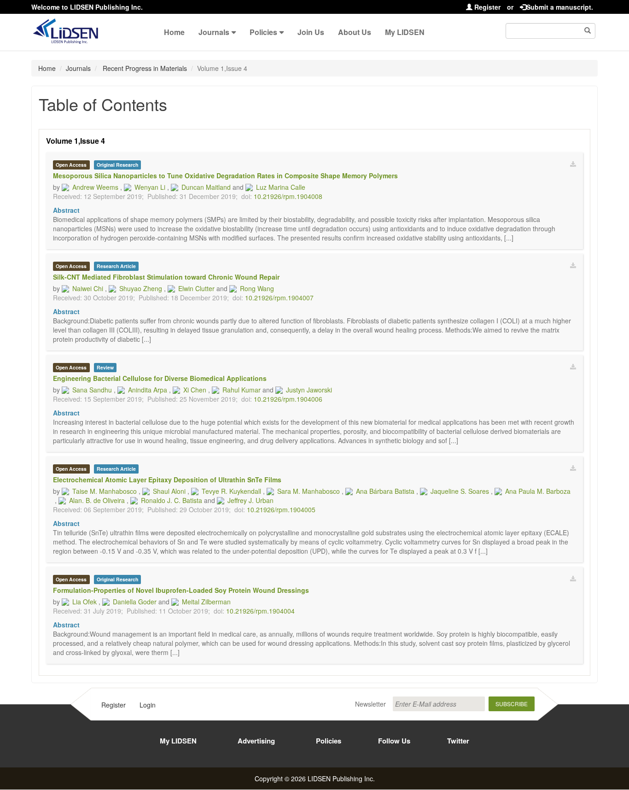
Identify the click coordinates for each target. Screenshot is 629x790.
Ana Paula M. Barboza (538, 491)
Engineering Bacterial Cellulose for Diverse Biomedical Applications (160, 378)
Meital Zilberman (206, 601)
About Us (354, 32)
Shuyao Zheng (140, 288)
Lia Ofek (84, 601)
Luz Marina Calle (280, 187)
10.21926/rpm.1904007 (279, 297)
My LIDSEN (405, 32)
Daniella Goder (135, 601)
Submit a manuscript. (559, 7)
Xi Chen (194, 389)
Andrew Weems (95, 187)
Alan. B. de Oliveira (97, 500)
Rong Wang (257, 288)
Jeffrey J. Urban (250, 500)
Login (148, 704)
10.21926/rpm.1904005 (281, 509)
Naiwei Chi (87, 288)
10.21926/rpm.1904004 (260, 610)
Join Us (310, 32)
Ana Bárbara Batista (385, 491)
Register (486, 7)
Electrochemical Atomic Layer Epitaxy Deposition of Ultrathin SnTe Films (167, 479)
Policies (263, 32)
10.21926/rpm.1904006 (288, 399)
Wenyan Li (149, 187)
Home (174, 32)
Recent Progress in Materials (144, 68)
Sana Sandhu (92, 389)
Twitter (458, 741)
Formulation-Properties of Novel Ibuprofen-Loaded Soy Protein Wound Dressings (181, 590)
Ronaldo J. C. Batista (171, 500)
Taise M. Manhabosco (104, 491)
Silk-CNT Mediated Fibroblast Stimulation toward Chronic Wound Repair (166, 276)
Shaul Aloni (169, 491)
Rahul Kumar (241, 389)
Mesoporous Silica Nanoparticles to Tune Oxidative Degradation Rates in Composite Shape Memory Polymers (225, 175)
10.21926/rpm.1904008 (288, 196)
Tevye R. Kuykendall (231, 491)
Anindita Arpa (147, 389)
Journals (213, 32)
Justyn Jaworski (309, 389)
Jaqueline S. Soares (460, 491)
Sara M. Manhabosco (308, 491)
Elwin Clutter (196, 288)
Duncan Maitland (206, 187)
